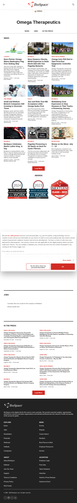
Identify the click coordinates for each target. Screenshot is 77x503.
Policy (30, 99)
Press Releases (9, 330)
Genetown (43, 354)
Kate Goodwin (7, 79)
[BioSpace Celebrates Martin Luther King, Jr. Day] (14, 133)
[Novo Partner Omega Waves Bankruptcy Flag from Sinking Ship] (14, 48)
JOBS (36, 31)
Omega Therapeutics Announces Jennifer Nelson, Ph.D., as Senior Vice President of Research (56, 346)
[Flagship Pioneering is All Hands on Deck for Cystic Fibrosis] (38, 133)
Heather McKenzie (56, 124)
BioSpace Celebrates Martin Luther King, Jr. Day (13, 146)
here (18, 306)
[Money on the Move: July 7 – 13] (62, 133)
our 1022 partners (14, 235)
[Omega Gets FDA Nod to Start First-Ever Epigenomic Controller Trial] (62, 48)
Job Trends (8, 99)
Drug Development (58, 56)
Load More (38, 168)
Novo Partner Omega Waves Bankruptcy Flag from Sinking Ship (14, 61)
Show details (67, 260)
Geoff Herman (7, 122)
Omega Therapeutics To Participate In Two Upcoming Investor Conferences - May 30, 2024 (55, 357)
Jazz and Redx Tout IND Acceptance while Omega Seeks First (38, 104)
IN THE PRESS (47, 31)
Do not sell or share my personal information (38, 266)
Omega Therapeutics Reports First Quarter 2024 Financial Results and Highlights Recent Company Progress (19, 383)
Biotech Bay (56, 141)
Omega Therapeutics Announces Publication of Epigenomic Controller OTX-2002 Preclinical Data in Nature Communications (19, 347)
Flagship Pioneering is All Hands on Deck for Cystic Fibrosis (37, 146)
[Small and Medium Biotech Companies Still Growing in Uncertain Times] (14, 91)
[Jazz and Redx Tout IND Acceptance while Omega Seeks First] (38, 91)
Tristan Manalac (32, 81)
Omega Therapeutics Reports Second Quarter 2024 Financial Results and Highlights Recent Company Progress (19, 358)
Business (31, 56)
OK (63, 266)
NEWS (27, 31)
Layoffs (6, 56)
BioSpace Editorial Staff (10, 161)
